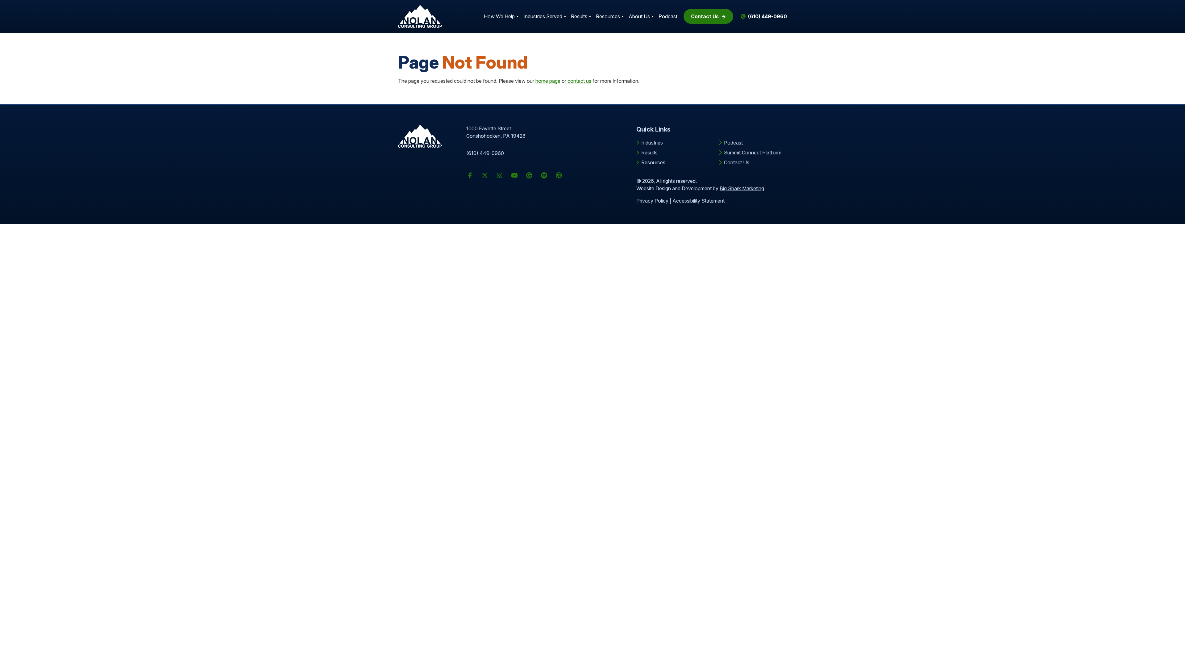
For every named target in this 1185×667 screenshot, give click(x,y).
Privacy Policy (652, 201)
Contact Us (705, 16)
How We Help (499, 16)
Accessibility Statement (698, 201)
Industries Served (542, 16)
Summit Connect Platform (752, 152)
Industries (652, 143)
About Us (639, 16)
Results (579, 16)
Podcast (668, 16)
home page (547, 81)
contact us (579, 81)
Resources (608, 16)
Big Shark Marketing (742, 188)
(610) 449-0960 (485, 153)
